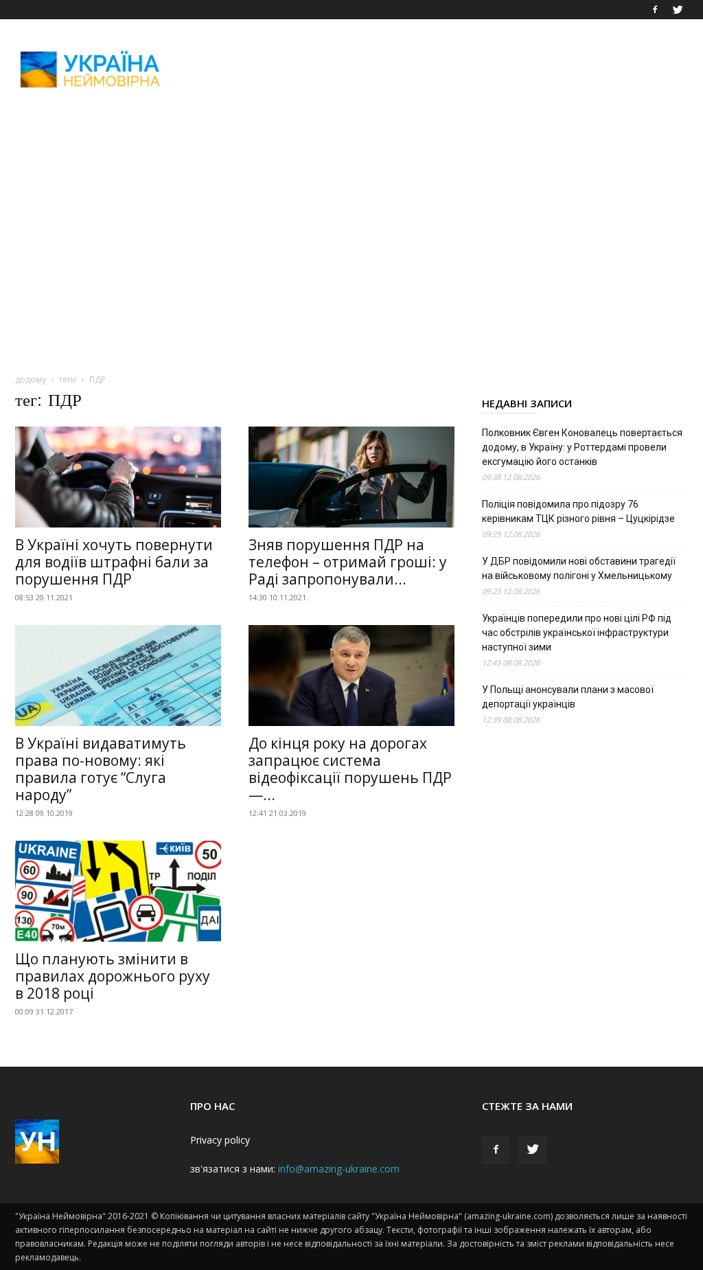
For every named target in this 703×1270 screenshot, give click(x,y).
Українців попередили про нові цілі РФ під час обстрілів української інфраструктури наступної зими (576, 633)
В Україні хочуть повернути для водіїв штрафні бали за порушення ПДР (114, 562)
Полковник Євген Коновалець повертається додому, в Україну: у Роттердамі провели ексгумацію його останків (582, 447)
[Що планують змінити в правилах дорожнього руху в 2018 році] (118, 891)
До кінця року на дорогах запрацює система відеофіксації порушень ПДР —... (350, 769)
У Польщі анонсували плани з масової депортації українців (568, 697)
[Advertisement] (438, 69)
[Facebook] (655, 9)
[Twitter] (677, 9)
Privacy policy (220, 1139)
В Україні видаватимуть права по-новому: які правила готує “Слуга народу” (100, 769)
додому (30, 379)
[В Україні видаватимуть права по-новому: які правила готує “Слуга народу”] (118, 675)
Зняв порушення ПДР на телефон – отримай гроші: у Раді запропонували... (348, 562)
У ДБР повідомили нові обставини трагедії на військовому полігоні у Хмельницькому (579, 568)
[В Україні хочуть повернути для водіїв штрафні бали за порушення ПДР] (118, 477)
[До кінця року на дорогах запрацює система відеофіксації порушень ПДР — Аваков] (351, 675)
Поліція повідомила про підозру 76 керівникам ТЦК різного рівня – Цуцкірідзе (578, 511)
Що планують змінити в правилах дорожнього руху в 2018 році (112, 976)
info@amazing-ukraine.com (339, 1168)
